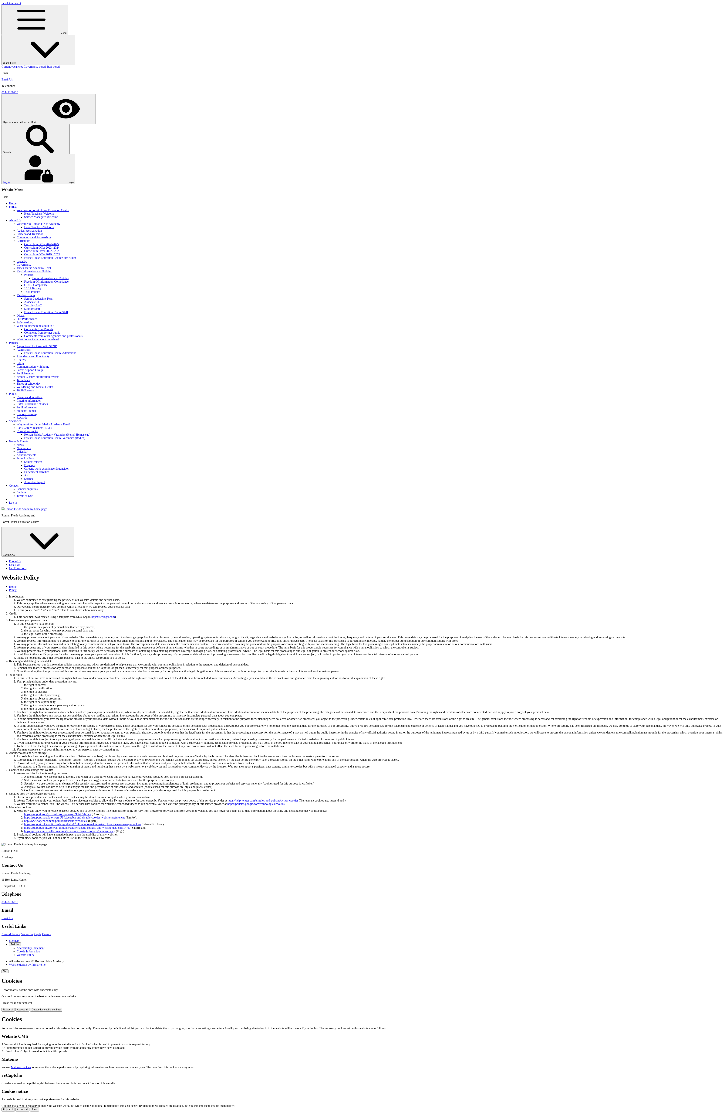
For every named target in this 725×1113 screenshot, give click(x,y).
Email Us (7, 79)
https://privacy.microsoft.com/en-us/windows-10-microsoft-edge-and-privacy (69, 831)
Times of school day (29, 383)
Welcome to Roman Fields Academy (38, 223)
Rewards (22, 417)
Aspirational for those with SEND (37, 346)
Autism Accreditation (29, 230)
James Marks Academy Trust (34, 268)
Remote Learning (27, 414)
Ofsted (21, 315)
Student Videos (33, 461)
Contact (13, 485)
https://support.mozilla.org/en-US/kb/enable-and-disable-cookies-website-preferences (74, 817)
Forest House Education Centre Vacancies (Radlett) (54, 438)
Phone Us (15, 561)
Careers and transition (29, 397)
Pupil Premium (25, 373)
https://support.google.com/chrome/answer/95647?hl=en (57, 814)
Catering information (29, 400)
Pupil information (27, 407)
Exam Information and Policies (50, 278)
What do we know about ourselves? (38, 339)
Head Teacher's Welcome (39, 213)
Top (5, 971)
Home (12, 203)
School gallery (25, 458)
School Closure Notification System (38, 376)
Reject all (8, 1009)
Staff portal (53, 66)
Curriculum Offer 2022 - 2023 (42, 251)
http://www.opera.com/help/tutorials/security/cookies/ (55, 820)
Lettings (21, 492)
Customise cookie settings (46, 1009)
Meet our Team (26, 295)
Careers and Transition (30, 234)
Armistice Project (34, 482)
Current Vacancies (27, 431)
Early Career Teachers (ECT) (34, 427)
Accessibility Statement (30, 948)
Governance (24, 264)
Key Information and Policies (34, 271)
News (20, 444)
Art (26, 475)
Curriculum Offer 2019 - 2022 (42, 254)
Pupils (12, 393)
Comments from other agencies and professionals (53, 336)
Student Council (26, 410)
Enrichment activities (36, 472)
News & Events (18, 441)
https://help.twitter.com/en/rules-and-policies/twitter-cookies (263, 800)
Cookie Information (28, 951)
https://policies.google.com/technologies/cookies (256, 803)
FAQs (20, 363)
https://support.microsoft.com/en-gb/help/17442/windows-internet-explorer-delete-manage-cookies (82, 824)
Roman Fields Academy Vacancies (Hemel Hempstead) (57, 434)
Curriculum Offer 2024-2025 (41, 244)
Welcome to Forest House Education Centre (43, 210)
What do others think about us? (35, 325)
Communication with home (33, 366)
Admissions (24, 349)
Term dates (23, 380)
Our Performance (27, 319)
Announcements (26, 455)
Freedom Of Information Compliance (46, 281)
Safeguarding (24, 322)
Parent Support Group (30, 370)
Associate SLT (33, 302)
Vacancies (15, 421)
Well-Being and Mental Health (35, 387)
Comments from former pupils (42, 332)
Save (34, 1109)
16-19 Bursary (32, 288)
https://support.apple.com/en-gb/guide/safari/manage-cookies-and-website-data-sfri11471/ (77, 827)
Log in (6, 182)
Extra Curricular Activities (32, 404)
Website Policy (25, 954)
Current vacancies (12, 66)
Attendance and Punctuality (33, 356)
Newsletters (24, 448)
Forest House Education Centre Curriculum (50, 257)
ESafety (21, 359)
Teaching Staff (33, 305)
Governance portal (35, 66)
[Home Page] (24, 509)
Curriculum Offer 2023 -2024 (41, 247)
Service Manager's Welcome (41, 217)
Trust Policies (32, 291)
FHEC (13, 206)
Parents (13, 342)
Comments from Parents (38, 329)
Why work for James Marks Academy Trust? (43, 424)
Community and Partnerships (34, 237)
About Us (15, 220)
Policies (28, 274)
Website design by (27, 964)
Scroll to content (11, 3)
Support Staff (32, 308)
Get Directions (17, 568)
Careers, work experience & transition (46, 468)
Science (28, 478)
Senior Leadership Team (38, 298)
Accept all (22, 1009)
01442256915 (10, 92)
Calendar (22, 451)
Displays (29, 465)
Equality (22, 261)
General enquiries (27, 489)
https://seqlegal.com (103, 616)
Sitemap (14, 940)
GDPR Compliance (36, 285)
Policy (13, 590)
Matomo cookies (21, 1067)
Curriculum (23, 240)
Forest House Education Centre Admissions (50, 353)
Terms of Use (25, 495)
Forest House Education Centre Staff (46, 312)
